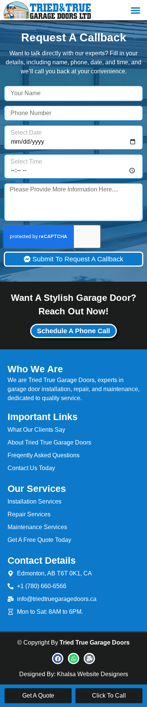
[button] (136, 10)
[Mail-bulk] (89, 658)
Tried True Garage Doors (95, 642)
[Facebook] (57, 658)
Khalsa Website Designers (92, 674)
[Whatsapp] (73, 658)
